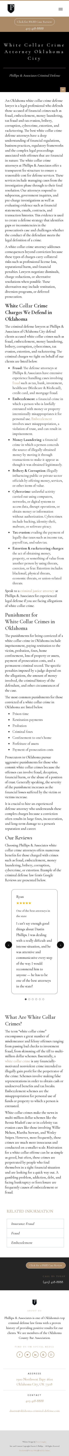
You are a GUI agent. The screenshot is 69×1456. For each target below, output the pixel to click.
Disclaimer (23, 1450)
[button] (61, 9)
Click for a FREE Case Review (45, 1265)
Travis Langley (41, 1442)
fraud (16, 383)
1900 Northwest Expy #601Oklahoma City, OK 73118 (34, 1381)
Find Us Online (44, 1450)
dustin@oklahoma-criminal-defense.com (35, 1411)
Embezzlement (41, 419)
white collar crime (17, 1061)
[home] (10, 9)
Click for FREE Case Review (34, 22)
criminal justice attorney (37, 591)
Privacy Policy (33, 1450)
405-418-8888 (34, 28)
